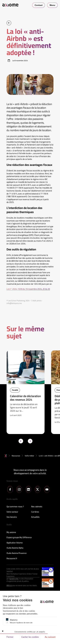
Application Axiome (15, 542)
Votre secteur (12, 511)
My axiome (11, 532)
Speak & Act (13, 579)
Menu (52, 5)
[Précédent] (20, 441)
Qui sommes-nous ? (15, 506)
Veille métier (29, 455)
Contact (39, 5)
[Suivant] (30, 441)
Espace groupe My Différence (19, 537)
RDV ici (9, 585)
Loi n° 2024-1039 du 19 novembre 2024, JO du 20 (28, 289)
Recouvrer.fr (12, 558)
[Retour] (9, 23)
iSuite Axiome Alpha (15, 547)
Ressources (16, 455)
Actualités (35, 517)
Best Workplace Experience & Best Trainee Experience (22, 575)
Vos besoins (12, 517)
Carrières (35, 511)
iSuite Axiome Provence (17, 553)
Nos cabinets (36, 506)
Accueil (6, 456)
